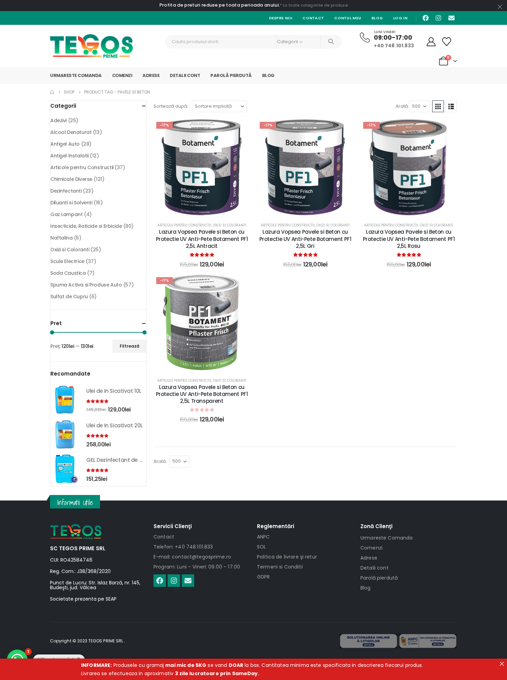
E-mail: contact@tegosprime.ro (192, 556)
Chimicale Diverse (71, 179)
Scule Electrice (67, 261)
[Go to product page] (64, 399)
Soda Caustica (68, 273)
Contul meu (347, 18)
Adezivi (58, 120)
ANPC (263, 536)
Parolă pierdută (231, 75)
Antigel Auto (65, 143)
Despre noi (280, 18)
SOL (261, 546)
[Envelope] (451, 17)
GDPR (263, 576)
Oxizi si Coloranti (229, 225)
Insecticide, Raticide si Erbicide (86, 226)
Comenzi (122, 75)
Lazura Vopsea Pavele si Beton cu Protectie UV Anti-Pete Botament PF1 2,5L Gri (305, 239)
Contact (313, 18)
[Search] (331, 42)
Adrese (150, 75)
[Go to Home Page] (52, 92)
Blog (377, 18)
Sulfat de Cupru (69, 296)
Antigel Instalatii (69, 155)
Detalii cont (185, 75)
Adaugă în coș (207, 208)
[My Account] (431, 41)
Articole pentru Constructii (184, 225)
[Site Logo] (91, 46)
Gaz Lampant (66, 214)
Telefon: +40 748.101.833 (183, 546)
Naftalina (61, 237)
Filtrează (129, 346)
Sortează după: (170, 106)
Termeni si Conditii (280, 566)
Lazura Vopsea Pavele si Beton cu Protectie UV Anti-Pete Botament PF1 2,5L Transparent (202, 394)
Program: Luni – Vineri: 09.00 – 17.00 (196, 566)
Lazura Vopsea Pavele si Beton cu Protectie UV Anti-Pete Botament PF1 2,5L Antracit (202, 239)
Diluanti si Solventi (71, 202)
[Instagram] (438, 17)
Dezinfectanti (66, 190)
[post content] (201, 167)
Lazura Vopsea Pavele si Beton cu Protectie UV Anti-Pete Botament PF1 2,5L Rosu (409, 239)
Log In (400, 18)
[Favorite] (446, 41)
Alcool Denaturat (70, 132)
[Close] (502, 664)
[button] (438, 106)
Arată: (402, 106)
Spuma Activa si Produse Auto (86, 284)
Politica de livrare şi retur (287, 556)
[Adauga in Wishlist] (239, 129)
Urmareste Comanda (76, 75)
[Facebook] (425, 17)
